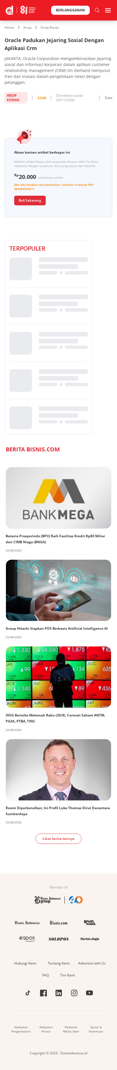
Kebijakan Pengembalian (21, 1029)
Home (9, 27)
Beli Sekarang (30, 200)
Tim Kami (67, 975)
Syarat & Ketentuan (96, 1029)
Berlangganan (70, 10)
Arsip (27, 27)
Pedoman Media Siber (71, 1029)
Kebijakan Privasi (46, 1029)
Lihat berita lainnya (58, 838)
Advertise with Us (92, 963)
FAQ (45, 975)
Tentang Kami (59, 963)
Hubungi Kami (25, 963)
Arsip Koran (50, 27)
